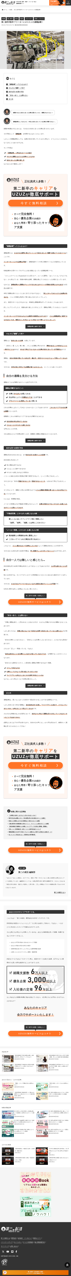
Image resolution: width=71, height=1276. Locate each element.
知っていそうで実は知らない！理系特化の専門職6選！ (22, 834)
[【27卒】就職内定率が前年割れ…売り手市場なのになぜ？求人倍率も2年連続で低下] (42, 1155)
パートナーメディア (7, 1242)
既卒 (21, 18)
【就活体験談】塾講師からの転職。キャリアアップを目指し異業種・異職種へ (28, 826)
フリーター (29, 18)
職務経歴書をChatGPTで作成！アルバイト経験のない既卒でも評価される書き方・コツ (30, 832)
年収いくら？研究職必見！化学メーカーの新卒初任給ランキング (25, 829)
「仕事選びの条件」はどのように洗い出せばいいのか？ (22, 815)
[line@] (12, 1252)
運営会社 (13, 1238)
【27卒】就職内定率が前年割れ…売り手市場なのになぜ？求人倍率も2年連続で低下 (59, 1151)
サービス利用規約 (28, 1242)
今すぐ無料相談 (34, 203)
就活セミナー (37, 1238)
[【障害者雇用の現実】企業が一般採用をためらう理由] (8, 1164)
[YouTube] (7, 1252)
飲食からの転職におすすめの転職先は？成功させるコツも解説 (24, 821)
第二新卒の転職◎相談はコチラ (54, 2)
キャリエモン (18, 1242)
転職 (3, 18)
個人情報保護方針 (40, 1242)
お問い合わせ (14, 1246)
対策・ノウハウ (39, 18)
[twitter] (3, 1252)
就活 (16, 18)
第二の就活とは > (60, 892)
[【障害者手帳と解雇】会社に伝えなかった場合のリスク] (42, 1164)
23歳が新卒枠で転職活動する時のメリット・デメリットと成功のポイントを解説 (29, 823)
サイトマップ (5, 1246)
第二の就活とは (5, 1238)
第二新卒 (10, 18)
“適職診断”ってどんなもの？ (17, 84)
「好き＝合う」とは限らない (17, 95)
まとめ (10, 99)
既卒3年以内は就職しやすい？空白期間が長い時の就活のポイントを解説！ (27, 818)
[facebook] (16, 1252)
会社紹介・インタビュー (25, 1238)
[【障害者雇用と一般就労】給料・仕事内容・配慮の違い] (8, 1155)
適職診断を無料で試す (34, 326)
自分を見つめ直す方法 (15, 91)
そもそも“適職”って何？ (16, 88)
